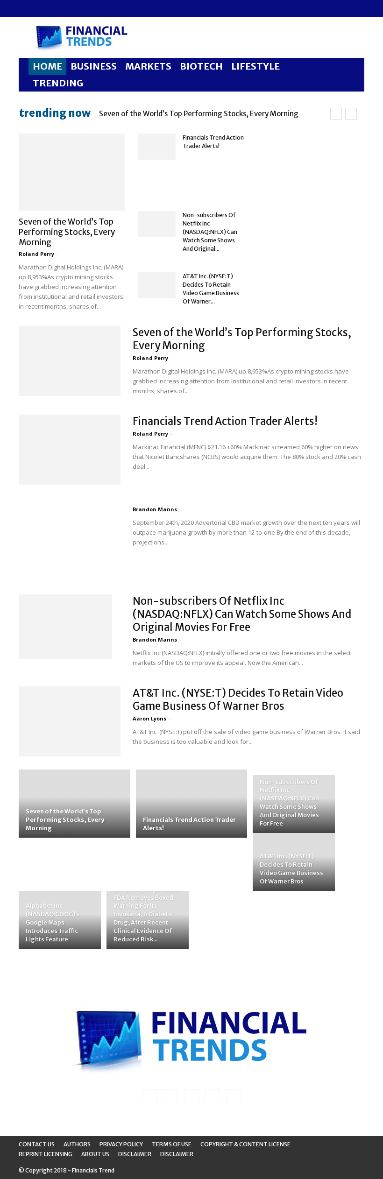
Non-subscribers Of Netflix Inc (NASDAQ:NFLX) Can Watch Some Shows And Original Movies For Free (242, 614)
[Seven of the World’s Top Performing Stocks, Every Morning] (72, 172)
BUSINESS (94, 66)
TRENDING (58, 83)
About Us (95, 1154)
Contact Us (37, 1144)
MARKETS (148, 66)
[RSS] (57, 8)
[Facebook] (26, 8)
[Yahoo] (87, 8)
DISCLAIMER (176, 1154)
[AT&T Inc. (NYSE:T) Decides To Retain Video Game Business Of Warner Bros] (157, 285)
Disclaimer (134, 1154)
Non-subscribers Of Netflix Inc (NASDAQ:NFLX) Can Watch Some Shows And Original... (210, 232)
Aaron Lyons (149, 718)
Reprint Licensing (45, 1154)
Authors (77, 1144)
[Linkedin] (41, 8)
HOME (47, 66)
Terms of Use (172, 1144)
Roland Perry (36, 253)
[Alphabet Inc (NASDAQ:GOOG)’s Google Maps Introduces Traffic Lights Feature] (60, 922)
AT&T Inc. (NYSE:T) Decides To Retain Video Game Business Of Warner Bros (238, 699)
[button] (353, 66)
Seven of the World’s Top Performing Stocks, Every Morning (198, 113)
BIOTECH (201, 66)
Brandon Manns (155, 509)
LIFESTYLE (255, 66)
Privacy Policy (121, 1144)
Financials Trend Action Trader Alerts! (225, 421)
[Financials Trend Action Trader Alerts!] (157, 147)
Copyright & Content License (245, 1144)
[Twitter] (72, 8)
